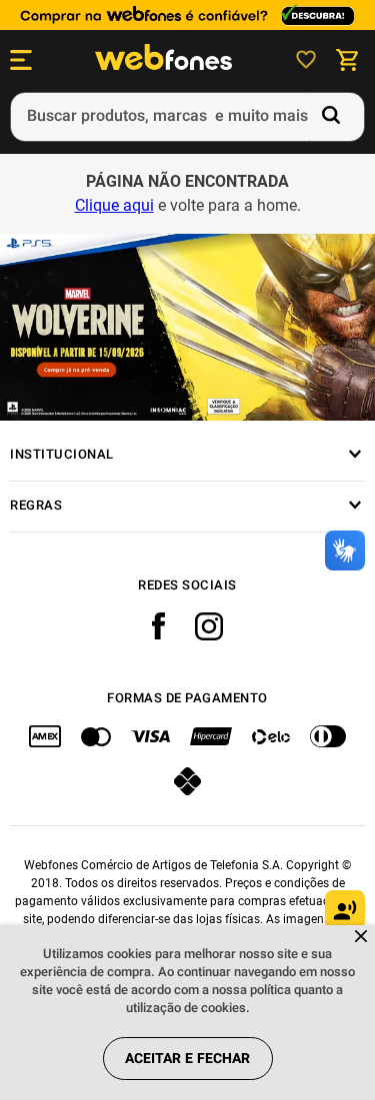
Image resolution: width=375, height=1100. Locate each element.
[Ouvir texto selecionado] (345, 910)
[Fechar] (362, 937)
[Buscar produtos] (335, 117)
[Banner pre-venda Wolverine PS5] (187, 328)
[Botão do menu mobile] (21, 60)
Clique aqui (114, 205)
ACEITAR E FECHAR (187, 1058)
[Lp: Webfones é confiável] (187, 15)
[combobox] (187, 117)
